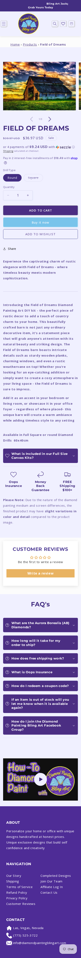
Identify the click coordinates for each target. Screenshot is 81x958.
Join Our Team (51, 881)
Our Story (13, 875)
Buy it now (40, 222)
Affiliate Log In (51, 887)
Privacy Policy (16, 898)
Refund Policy (16, 892)
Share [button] (12, 249)
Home (15, 44)
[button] (55, 24)
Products (30, 44)
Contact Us (49, 892)
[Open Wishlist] (63, 24)
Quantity (9, 187)
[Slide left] (31, 119)
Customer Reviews (21, 904)
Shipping (8, 150)
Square (35, 178)
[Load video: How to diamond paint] (40, 779)
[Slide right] (49, 119)
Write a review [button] (40, 573)
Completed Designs (55, 875)
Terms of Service (19, 887)
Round (12, 178)
